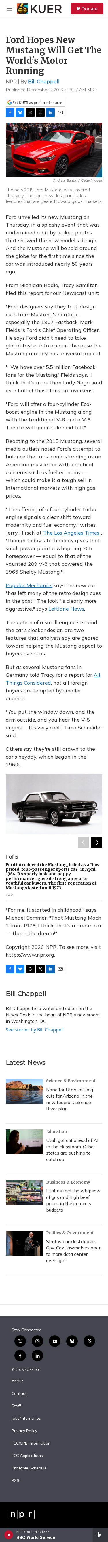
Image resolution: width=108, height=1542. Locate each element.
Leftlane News (66, 608)
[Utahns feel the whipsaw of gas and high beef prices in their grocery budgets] (24, 1192)
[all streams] (100, 1535)
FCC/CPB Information (31, 1443)
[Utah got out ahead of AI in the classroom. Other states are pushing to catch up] (24, 1141)
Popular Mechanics (29, 585)
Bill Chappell (44, 81)
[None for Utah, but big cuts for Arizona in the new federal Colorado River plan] (24, 1091)
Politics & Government (70, 1232)
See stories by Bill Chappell (35, 1030)
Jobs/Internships (26, 1418)
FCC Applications (27, 1456)
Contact (19, 1393)
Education (56, 1131)
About (17, 1381)
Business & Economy (68, 1182)
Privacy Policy (24, 1431)
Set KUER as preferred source (37, 102)
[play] (8, 1535)
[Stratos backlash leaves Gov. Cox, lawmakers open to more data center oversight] (24, 1243)
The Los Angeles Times (71, 532)
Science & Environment (71, 1081)
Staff (16, 1406)
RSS (15, 1480)
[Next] (96, 842)
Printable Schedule (29, 1468)
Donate (90, 8)
